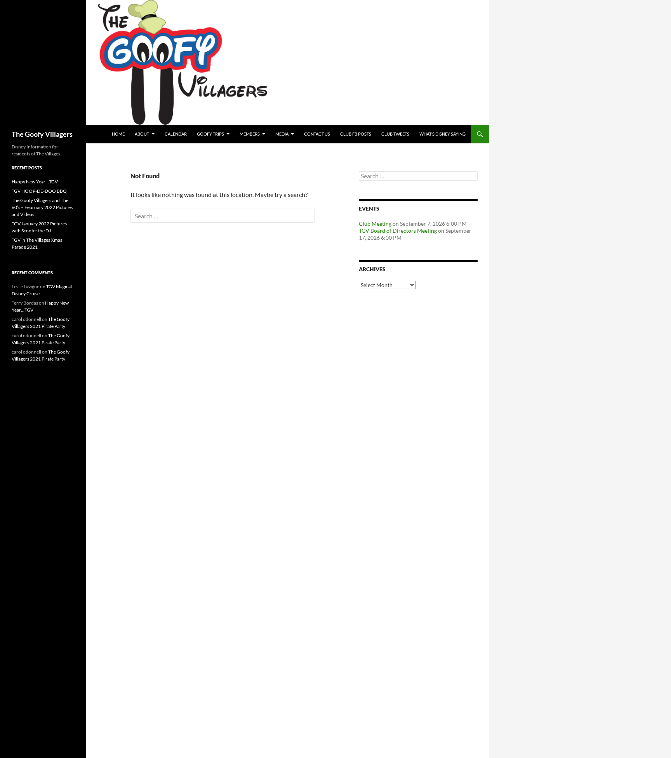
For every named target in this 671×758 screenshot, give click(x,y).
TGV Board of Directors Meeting (398, 230)
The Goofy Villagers (42, 134)
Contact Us (317, 133)
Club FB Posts (355, 133)
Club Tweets (395, 133)
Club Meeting (375, 223)
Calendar (176, 133)
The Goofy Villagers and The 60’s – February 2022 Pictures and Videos (42, 207)
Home (118, 133)
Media (282, 133)
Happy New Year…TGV (35, 182)
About (142, 133)
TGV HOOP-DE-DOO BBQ (39, 191)
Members (250, 133)
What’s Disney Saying (442, 133)
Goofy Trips (210, 133)
